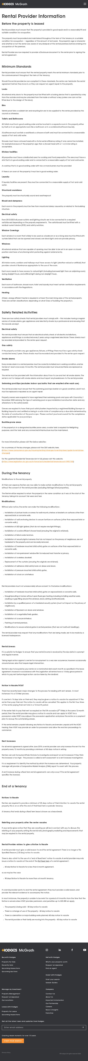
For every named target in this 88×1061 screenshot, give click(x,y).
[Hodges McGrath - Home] (14, 4)
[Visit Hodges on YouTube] (84, 950)
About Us (49, 997)
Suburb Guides (52, 982)
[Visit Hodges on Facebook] (72, 950)
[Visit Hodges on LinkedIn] (60, 950)
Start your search (53, 979)
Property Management (11, 994)
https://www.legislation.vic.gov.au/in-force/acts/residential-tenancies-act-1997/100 (38, 462)
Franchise (49, 1013)
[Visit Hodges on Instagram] (47, 951)
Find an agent (51, 968)
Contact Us (50, 994)
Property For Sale (8, 962)
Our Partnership (52, 1003)
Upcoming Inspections (11, 968)
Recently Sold (7, 965)
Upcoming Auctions (10, 971)
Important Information (55, 1000)
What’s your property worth (56, 962)
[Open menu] (85, 4)
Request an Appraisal (54, 965)
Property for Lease (9, 1011)
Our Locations (7, 1000)
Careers (49, 1006)
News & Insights (52, 1010)
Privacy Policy (6, 1052)
